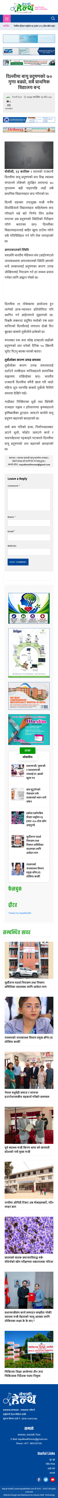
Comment (14, 486)
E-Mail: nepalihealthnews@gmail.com (29, 1439)
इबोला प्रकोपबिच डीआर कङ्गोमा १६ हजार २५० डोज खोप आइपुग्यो (36, 819)
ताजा (27, 750)
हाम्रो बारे (51, 1469)
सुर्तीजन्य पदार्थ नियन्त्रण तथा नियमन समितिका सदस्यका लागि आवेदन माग (34, 845)
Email (11, 532)
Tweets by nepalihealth (19, 913)
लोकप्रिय (27, 757)
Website (12, 546)
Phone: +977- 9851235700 (29, 1444)
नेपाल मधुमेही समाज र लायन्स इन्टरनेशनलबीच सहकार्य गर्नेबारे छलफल (27, 1094)
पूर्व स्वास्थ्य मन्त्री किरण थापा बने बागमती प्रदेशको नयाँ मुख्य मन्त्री (27, 1149)
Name (11, 517)
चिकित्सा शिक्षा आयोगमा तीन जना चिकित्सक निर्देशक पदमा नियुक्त (24, 1374)
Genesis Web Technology (44, 1495)
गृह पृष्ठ (52, 1460)
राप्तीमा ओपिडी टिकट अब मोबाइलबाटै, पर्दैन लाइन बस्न (29, 1204)
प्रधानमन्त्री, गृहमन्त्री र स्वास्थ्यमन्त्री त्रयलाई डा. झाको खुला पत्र (35, 772)
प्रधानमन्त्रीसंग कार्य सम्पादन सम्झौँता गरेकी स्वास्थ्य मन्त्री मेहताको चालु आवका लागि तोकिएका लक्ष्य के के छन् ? (28, 1317)
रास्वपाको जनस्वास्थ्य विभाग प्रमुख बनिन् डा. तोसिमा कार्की (35, 870)
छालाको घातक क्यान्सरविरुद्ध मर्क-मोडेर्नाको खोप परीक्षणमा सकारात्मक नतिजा (29, 1259)
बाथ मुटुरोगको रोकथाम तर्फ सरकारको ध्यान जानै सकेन (36, 795)
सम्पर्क (52, 1473)
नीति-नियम (50, 1464)
